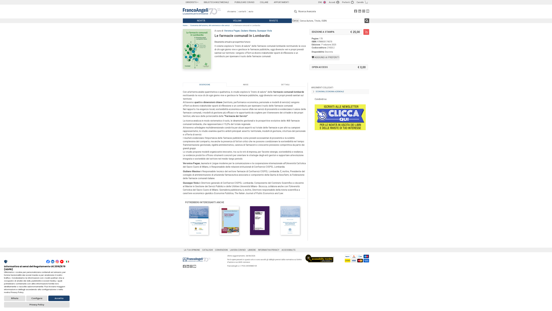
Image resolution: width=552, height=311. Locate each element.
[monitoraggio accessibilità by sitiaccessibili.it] (319, 256)
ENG (320, 2)
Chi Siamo (231, 11)
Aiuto (251, 11)
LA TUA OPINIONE (192, 250)
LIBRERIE (252, 250)
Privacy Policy (36, 304)
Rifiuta (14, 298)
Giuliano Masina (248, 30)
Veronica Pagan (232, 30)
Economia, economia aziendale (330, 92)
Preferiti (346, 2)
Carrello (360, 2)
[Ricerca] (367, 20)
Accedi (332, 2)
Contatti (242, 11)
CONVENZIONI (221, 250)
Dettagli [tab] (285, 85)
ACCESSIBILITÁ (288, 250)
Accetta (59, 298)
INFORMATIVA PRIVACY (268, 250)
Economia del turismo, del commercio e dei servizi (210, 25)
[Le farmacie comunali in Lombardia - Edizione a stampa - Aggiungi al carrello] (366, 32)
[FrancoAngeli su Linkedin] (359, 12)
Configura (36, 298)
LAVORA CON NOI (238, 250)
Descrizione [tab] (204, 85)
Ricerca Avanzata (307, 11)
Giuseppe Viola (264, 30)
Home (185, 25)
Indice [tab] (245, 85)
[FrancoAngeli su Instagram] (363, 12)
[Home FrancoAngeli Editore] (202, 11)
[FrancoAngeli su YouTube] (367, 12)
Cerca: (295, 20)
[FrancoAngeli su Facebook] (355, 12)
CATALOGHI (207, 250)
